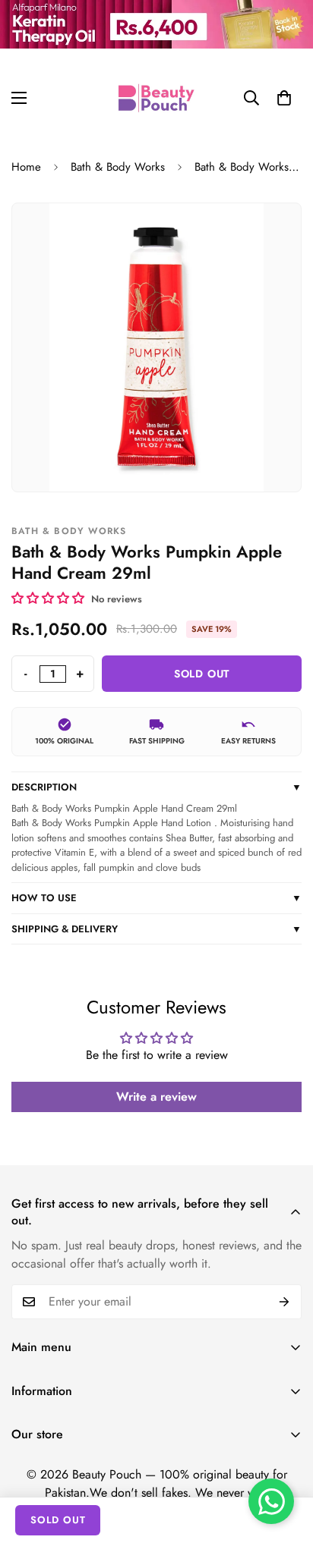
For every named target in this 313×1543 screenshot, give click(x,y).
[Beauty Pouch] (156, 98)
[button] (284, 97)
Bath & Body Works (118, 167)
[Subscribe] (284, 1301)
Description (156, 787)
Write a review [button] (156, 1096)
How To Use (156, 898)
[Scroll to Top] (285, 1462)
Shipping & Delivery (156, 929)
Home (26, 167)
